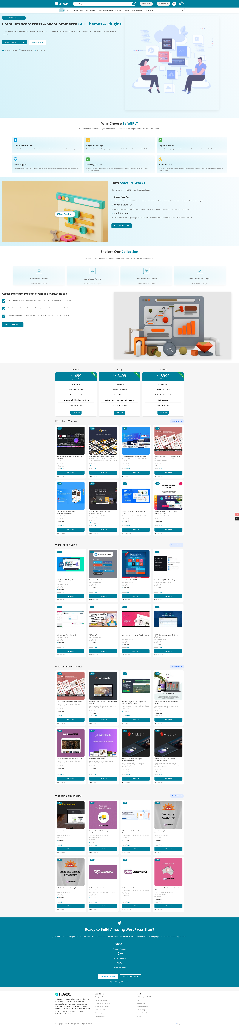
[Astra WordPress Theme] (103, 743)
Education (113, 459)
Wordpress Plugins (101, 1000)
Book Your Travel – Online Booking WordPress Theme (165, 512)
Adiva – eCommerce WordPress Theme (167, 456)
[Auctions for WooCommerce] (136, 872)
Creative (106, 459)
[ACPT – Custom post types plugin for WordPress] (168, 619)
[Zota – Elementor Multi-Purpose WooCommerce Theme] (71, 496)
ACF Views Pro (93, 635)
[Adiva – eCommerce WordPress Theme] (168, 441)
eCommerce (158, 459)
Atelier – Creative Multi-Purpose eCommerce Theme (132, 759)
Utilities (156, 582)
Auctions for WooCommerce (131, 888)
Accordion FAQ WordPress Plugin (165, 580)
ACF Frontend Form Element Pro (67, 635)
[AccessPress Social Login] (103, 564)
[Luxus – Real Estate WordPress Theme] (136, 441)
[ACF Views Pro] (103, 619)
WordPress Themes (39, 278)
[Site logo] (62, 4)
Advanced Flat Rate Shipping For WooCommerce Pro (99, 832)
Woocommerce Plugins (102, 1006)
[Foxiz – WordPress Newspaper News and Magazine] (71, 441)
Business (92, 516)
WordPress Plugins (92, 279)
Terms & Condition (142, 1013)
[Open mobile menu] (56, 10)
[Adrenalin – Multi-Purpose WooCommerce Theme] (103, 686)
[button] (76, 413)
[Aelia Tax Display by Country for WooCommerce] (71, 872)
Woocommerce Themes (102, 1003)
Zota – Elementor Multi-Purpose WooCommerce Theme (67, 512)
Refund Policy (141, 1010)
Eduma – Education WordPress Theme (101, 456)
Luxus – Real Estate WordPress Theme (134, 456)
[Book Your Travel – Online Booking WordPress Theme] (168, 496)
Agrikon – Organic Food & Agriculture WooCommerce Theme (134, 702)
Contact (139, 1016)
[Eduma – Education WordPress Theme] (103, 441)
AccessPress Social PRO (129, 580)
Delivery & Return (142, 1006)
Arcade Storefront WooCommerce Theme (70, 758)
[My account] (174, 4)
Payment (157, 892)
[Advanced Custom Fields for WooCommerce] (71, 815)
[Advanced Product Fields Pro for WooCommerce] (136, 815)
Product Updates (100, 1016)
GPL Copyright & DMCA (144, 997)
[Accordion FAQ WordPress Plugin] (168, 564)
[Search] (134, 4)
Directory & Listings (128, 459)
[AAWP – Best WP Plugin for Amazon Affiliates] (71, 564)
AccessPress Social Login (97, 580)
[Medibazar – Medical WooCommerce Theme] (136, 496)
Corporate (100, 459)
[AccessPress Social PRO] (136, 564)
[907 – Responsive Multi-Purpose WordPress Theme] (103, 496)
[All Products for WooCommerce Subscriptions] (103, 872)
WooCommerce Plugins (200, 278)
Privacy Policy (141, 1003)
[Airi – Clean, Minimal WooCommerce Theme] (168, 686)
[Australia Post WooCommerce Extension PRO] (168, 872)
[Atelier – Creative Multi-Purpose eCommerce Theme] (136, 743)
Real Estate (138, 459)
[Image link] (63, 994)
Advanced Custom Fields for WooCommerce (66, 832)
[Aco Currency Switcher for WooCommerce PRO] (136, 619)
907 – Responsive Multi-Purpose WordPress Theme (99, 512)
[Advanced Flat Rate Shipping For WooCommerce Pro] (103, 815)
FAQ (138, 1000)
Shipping (92, 835)
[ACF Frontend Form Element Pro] (71, 619)
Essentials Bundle (100, 1010)
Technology (99, 761)
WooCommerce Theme (146, 278)
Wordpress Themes (101, 997)
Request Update (146, 4)
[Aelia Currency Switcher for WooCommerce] (168, 815)
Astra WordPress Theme (97, 758)
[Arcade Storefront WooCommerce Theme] (71, 743)
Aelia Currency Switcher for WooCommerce (163, 832)
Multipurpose (105, 516)
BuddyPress (93, 459)
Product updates (163, 4)
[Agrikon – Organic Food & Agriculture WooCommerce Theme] (136, 686)
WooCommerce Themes (96, 461)
